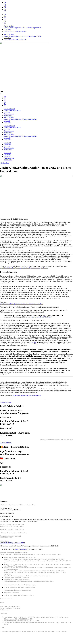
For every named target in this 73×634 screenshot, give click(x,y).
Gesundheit (7, 143)
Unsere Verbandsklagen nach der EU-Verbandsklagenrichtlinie (22, 28)
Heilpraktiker (16, 395)
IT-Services (7, 29)
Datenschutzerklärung (6, 543)
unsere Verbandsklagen (21, 549)
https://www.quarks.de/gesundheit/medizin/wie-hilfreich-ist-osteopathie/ (21, 304)
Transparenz (7, 122)
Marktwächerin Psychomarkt (12, 110)
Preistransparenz (9, 114)
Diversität (7, 112)
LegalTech (7, 121)
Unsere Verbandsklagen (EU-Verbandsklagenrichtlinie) (20, 119)
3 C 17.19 (33, 342)
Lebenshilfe (7, 144)
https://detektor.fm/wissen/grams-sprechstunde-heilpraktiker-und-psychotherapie (24, 268)
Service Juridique (9, 26)
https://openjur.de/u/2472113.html (41, 317)
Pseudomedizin (36, 395)
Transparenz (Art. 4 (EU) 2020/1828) (15, 31)
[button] (36, 93)
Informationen (8, 115)
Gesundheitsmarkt (9, 109)
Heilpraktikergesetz (25, 395)
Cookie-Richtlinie (19, 543)
